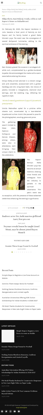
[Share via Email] (33, 208)
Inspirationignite (21, 407)
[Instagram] (10, 411)
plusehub (36, 101)
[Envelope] (18, 411)
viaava (11, 101)
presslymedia (7, 104)
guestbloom (20, 101)
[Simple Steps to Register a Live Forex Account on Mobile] (8, 336)
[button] (4, 248)
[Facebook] (2, 411)
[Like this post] (24, 208)
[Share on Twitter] (29, 208)
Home (4, 9)
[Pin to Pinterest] (31, 208)
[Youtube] (14, 411)
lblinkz (5, 101)
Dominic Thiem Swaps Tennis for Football (21, 246)
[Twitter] (6, 411)
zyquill (28, 101)
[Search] (41, 3)
